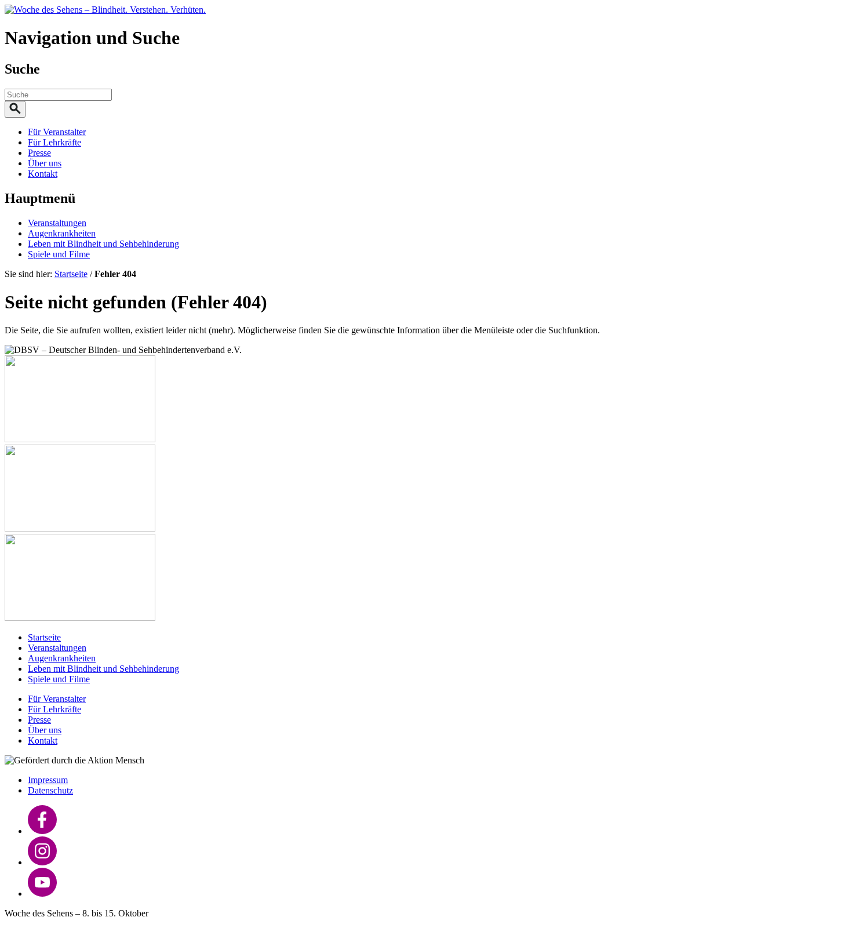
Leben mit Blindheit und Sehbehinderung (103, 244)
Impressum (48, 780)
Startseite (71, 274)
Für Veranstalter (57, 132)
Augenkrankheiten (62, 233)
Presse (39, 153)
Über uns (44, 163)
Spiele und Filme (59, 254)
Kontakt (42, 174)
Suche (22, 69)
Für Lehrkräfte (54, 142)
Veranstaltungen (57, 223)
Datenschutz (50, 790)
